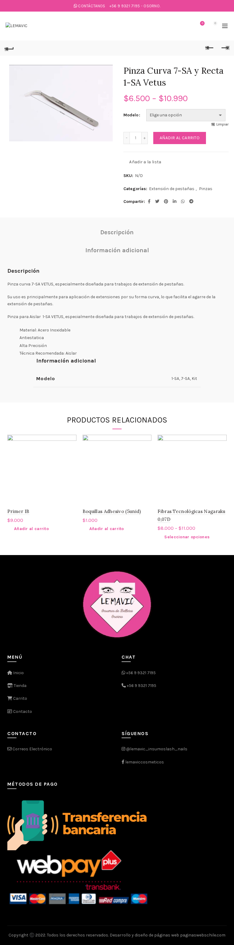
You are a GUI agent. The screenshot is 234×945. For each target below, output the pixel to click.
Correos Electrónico (32, 749)
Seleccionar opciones (187, 537)
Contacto (22, 711)
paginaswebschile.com (202, 935)
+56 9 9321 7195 (141, 672)
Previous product (209, 48)
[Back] (9, 48)
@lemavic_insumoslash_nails (156, 749)
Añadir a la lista (145, 162)
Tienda (20, 685)
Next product (224, 48)
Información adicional (117, 250)
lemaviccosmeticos (144, 762)
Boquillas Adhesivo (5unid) (112, 511)
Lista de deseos (202, 23)
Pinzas (205, 188)
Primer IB (18, 511)
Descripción (117, 232)
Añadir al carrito (180, 137)
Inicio (18, 672)
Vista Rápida (71, 450)
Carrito (19, 698)
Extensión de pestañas (171, 188)
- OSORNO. (135, 6)
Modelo (130, 115)
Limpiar (222, 124)
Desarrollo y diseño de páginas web (144, 935)
